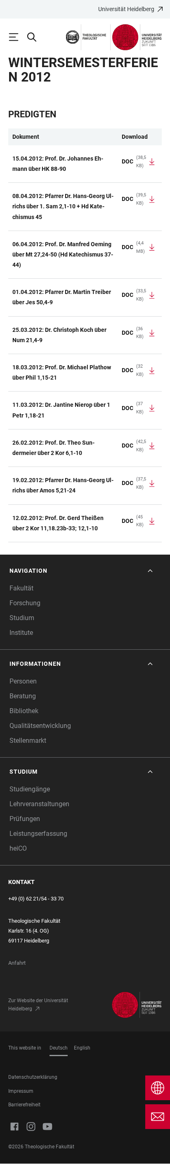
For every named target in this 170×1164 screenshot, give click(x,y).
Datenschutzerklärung (32, 1077)
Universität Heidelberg (126, 9)
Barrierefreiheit (24, 1105)
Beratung (22, 696)
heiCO (18, 848)
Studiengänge (29, 789)
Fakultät (21, 588)
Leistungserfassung (38, 833)
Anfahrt (17, 963)
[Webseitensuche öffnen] (35, 37)
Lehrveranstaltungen (39, 804)
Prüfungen (24, 819)
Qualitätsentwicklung (40, 726)
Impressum (20, 1091)
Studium (21, 618)
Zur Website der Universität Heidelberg (38, 1005)
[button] (81, 571)
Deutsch (59, 1048)
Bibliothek (23, 711)
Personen (23, 681)
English (82, 1048)
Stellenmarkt (27, 740)
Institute (21, 633)
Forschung (24, 603)
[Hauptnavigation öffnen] (17, 37)
